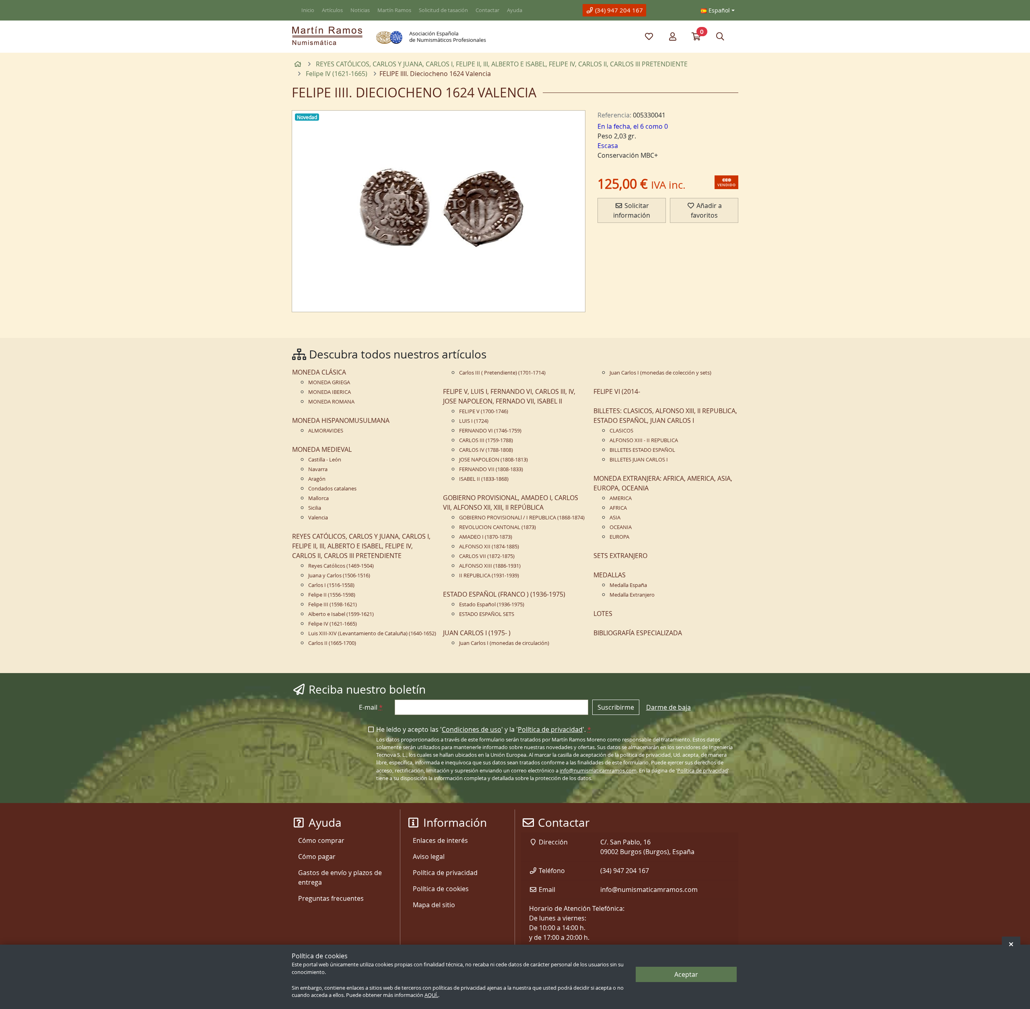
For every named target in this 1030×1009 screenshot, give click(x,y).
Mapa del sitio (434, 904)
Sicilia (314, 507)
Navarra (318, 469)
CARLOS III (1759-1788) (486, 440)
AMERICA (621, 498)
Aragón (316, 479)
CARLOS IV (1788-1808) (486, 450)
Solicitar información (631, 210)
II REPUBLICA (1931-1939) (489, 575)
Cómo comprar (321, 840)
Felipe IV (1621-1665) (332, 623)
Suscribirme (615, 707)
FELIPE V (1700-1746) (483, 411)
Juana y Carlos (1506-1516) (339, 575)
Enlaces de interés (440, 840)
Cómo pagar (317, 856)
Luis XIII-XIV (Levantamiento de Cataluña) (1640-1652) (372, 633)
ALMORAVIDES (325, 430)
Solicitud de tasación (443, 10)
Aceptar (686, 974)
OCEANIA (621, 527)
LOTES (602, 613)
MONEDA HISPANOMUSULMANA (340, 420)
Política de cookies (441, 888)
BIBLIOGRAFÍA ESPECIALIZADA (637, 632)
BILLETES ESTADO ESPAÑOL (642, 450)
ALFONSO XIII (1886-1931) (490, 565)
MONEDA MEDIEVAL (322, 449)
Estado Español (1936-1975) (491, 604)
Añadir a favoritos (706, 210)
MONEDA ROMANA (331, 401)
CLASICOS (621, 430)
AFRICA (618, 507)
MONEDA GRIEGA (329, 382)
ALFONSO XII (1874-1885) (489, 546)
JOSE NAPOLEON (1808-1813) (493, 459)
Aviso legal (429, 856)
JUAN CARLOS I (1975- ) (477, 632)
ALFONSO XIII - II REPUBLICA (644, 440)
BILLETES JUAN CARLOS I (639, 459)
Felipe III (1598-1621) (332, 604)
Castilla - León (324, 459)
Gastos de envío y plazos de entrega (340, 877)
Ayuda (514, 10)
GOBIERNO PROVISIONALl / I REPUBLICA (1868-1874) (522, 517)
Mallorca (318, 498)
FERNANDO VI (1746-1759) (490, 430)
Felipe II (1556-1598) (331, 594)
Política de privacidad (550, 729)
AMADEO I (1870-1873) (485, 536)
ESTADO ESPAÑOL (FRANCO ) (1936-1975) (504, 594)
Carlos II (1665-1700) (332, 643)
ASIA (615, 517)
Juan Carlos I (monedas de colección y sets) (660, 372)
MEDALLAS (609, 574)
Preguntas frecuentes (331, 898)
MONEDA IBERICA (329, 392)
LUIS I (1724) (473, 421)
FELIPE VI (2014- (616, 391)
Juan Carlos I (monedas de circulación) (504, 643)
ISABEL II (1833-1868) (484, 479)
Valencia (318, 517)
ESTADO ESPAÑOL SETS (486, 614)
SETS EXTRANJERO (620, 555)
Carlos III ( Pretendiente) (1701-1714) (502, 372)
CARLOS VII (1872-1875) (487, 556)
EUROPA (619, 536)
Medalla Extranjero (632, 594)
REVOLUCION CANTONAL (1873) (497, 527)
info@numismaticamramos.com (598, 770)
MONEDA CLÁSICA (319, 372)
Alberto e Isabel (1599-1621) (341, 614)
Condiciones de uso (471, 729)
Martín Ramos (394, 10)
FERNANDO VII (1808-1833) (491, 469)
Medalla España (628, 585)
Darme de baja (668, 707)
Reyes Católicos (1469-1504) (341, 565)
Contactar (487, 10)
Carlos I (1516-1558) (331, 585)
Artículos (332, 10)
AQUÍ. (431, 995)
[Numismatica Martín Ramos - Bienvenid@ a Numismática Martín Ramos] (327, 36)
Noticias (360, 10)
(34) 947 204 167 (618, 10)
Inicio (307, 10)
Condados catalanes (332, 488)
